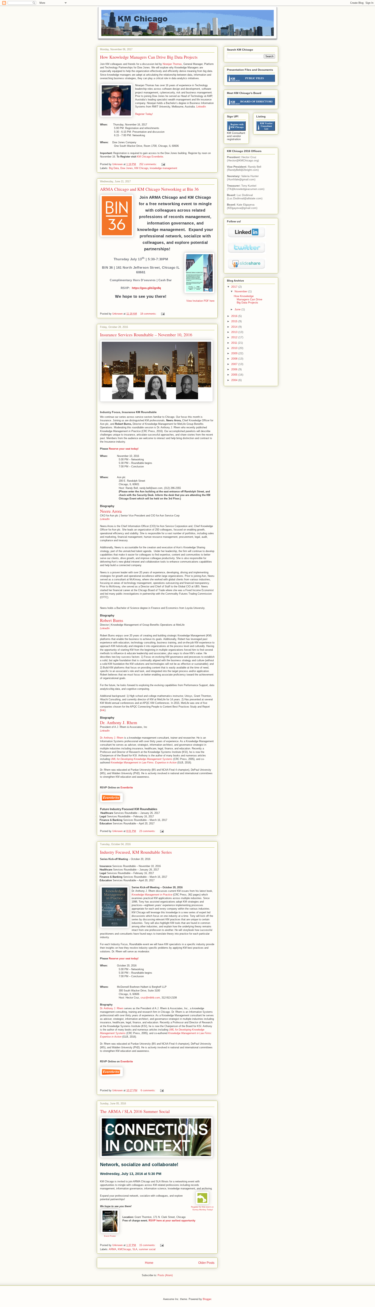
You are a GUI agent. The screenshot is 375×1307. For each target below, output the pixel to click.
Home (149, 1262)
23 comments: (147, 831)
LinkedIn (201, 106)
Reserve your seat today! (123, 448)
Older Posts (206, 1262)
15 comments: (147, 1245)
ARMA (112, 1249)
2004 (234, 380)
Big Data (114, 168)
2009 (234, 353)
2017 (234, 286)
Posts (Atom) (165, 1275)
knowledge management (163, 168)
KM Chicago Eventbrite (150, 156)
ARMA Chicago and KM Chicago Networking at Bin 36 (149, 189)
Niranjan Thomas (172, 64)
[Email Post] (163, 164)
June (238, 309)
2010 (234, 348)
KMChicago (124, 1249)
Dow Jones (126, 168)
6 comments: (148, 1090)
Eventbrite (127, 787)
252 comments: (148, 164)
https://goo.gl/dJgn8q (146, 288)
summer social (147, 1249)
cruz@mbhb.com (150, 997)
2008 (234, 358)
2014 (234, 326)
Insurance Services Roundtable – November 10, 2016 (146, 334)
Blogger (207, 1299)
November (241, 291)
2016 (234, 316)
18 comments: (148, 313)
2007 (234, 364)
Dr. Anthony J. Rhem (111, 737)
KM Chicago (141, 168)
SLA (134, 1249)
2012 (234, 337)
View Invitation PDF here (200, 300)
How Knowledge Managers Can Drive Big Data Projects (149, 57)
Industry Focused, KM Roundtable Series (136, 852)
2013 (234, 332)
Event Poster (110, 1236)
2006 (234, 369)
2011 (234, 342)
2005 (234, 374)
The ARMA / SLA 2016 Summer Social (135, 1111)
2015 (234, 321)
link (103, 710)
